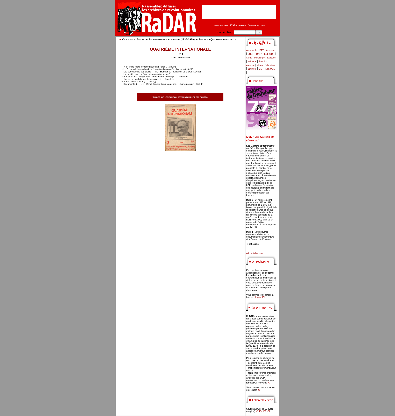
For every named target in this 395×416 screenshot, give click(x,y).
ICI (269, 382)
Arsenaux (271, 50)
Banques (271, 57)
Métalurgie (259, 57)
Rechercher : (224, 32)
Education (270, 65)
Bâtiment (252, 69)
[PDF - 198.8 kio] (180, 150)
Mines (260, 65)
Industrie (252, 61)
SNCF (251, 54)
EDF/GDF (269, 54)
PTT (261, 50)
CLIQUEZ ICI (263, 411)
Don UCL (270, 69)
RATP (259, 54)
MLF (261, 69)
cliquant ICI (259, 297)
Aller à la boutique (255, 253)
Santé (249, 57)
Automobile (251, 50)
